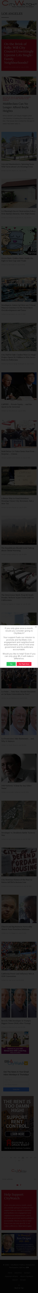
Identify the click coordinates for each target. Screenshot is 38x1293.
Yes (11, 664)
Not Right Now (24, 664)
